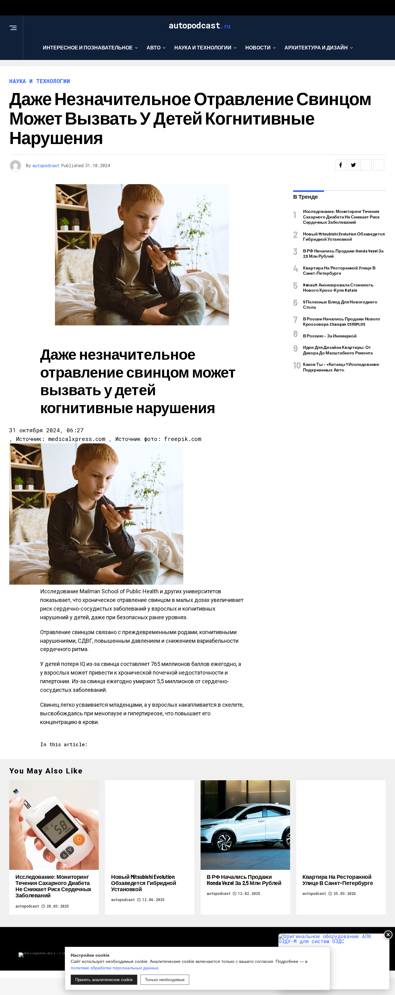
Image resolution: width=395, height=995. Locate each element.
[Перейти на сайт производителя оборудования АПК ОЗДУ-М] (334, 961)
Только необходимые (165, 979)
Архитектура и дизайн (316, 47)
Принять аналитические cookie (104, 979)
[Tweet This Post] (353, 165)
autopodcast (46, 165)
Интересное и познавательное (88, 47)
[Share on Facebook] (340, 165)
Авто (153, 47)
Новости (258, 47)
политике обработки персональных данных (114, 967)
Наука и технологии (202, 47)
